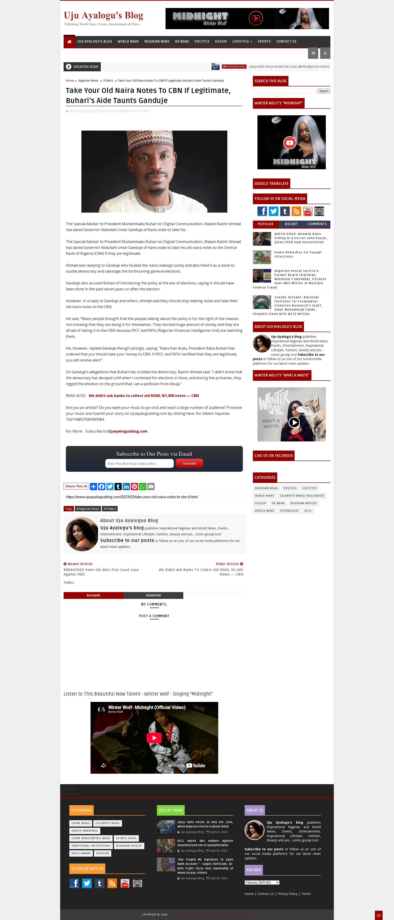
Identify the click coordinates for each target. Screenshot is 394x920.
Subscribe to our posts (127, 540)
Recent (291, 224)
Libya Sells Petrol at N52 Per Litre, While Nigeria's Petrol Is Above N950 (279, 67)
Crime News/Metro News (91, 838)
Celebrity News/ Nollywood (302, 495)
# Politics (110, 509)
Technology (289, 511)
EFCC (308, 511)
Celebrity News (108, 823)
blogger (93, 595)
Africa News (265, 511)
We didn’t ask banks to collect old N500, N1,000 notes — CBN (144, 395)
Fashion (102, 853)
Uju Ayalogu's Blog (95, 42)
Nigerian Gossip (129, 846)
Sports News (126, 838)
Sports (264, 42)
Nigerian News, (129, 111)
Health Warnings (85, 830)
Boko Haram (81, 853)
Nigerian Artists (304, 503)
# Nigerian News (88, 509)
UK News (182, 42)
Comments (317, 224)
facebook (153, 595)
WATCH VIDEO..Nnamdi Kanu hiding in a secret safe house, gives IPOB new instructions (301, 238)
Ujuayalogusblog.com (128, 431)
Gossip (221, 42)
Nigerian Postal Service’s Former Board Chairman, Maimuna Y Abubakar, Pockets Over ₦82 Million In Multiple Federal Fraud (290, 279)
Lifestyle (241, 42)
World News (128, 42)
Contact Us (286, 42)
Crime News (81, 823)
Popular (266, 224)
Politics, (145, 111)
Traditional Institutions (91, 846)
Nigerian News (157, 42)
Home (70, 80)
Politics (202, 42)
